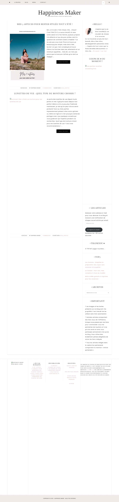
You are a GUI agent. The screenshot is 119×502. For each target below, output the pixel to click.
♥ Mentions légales (54, 370)
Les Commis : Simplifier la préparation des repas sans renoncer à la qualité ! (95, 264)
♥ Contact (54, 365)
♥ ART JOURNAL (36, 367)
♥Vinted (71, 383)
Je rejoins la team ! (94, 230)
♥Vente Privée (71, 376)
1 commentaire (47, 235)
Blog (62, 88)
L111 (88, 369)
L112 (93, 369)
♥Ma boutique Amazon (71, 371)
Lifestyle (67, 88)
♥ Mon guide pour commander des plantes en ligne (36, 376)
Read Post (63, 61)
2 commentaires (47, 88)
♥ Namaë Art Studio (54, 367)
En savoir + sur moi (100, 51)
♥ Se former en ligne (54, 369)
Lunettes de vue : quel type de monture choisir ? (45, 93)
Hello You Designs (70, 498)
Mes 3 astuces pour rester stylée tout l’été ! (45, 24)
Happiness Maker (59, 12)
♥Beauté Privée (71, 377)
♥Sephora (72, 379)
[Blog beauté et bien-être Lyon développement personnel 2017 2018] (9, 2)
